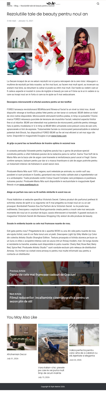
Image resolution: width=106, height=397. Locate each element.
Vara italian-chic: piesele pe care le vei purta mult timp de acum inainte (51, 370)
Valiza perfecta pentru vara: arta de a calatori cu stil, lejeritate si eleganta (83, 353)
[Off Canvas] (8, 3)
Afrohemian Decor (16, 354)
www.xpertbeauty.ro (29, 184)
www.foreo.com (59, 136)
